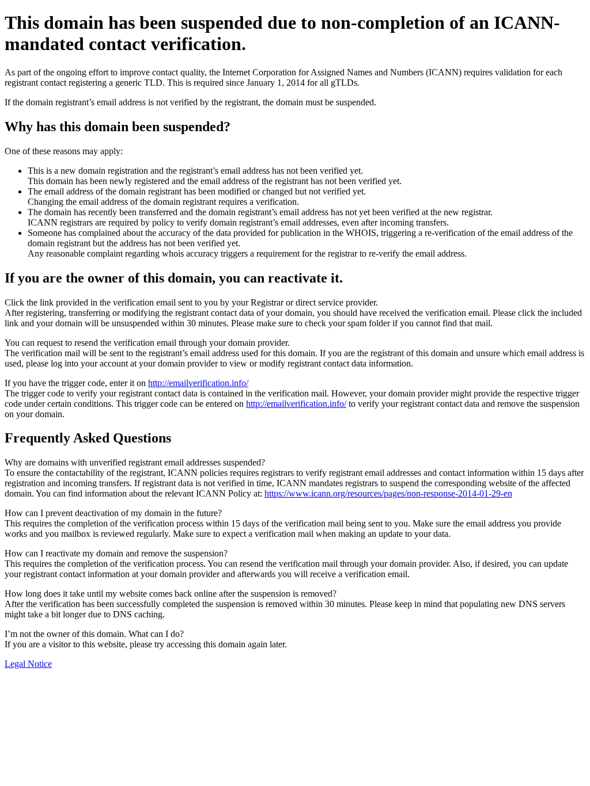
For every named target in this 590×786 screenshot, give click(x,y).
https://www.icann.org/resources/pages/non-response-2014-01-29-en (388, 493)
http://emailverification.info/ (198, 383)
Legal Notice (28, 664)
